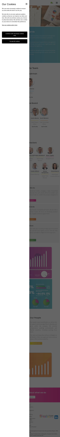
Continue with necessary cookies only (15, 34)
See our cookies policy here (9, 25)
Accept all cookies (15, 41)
